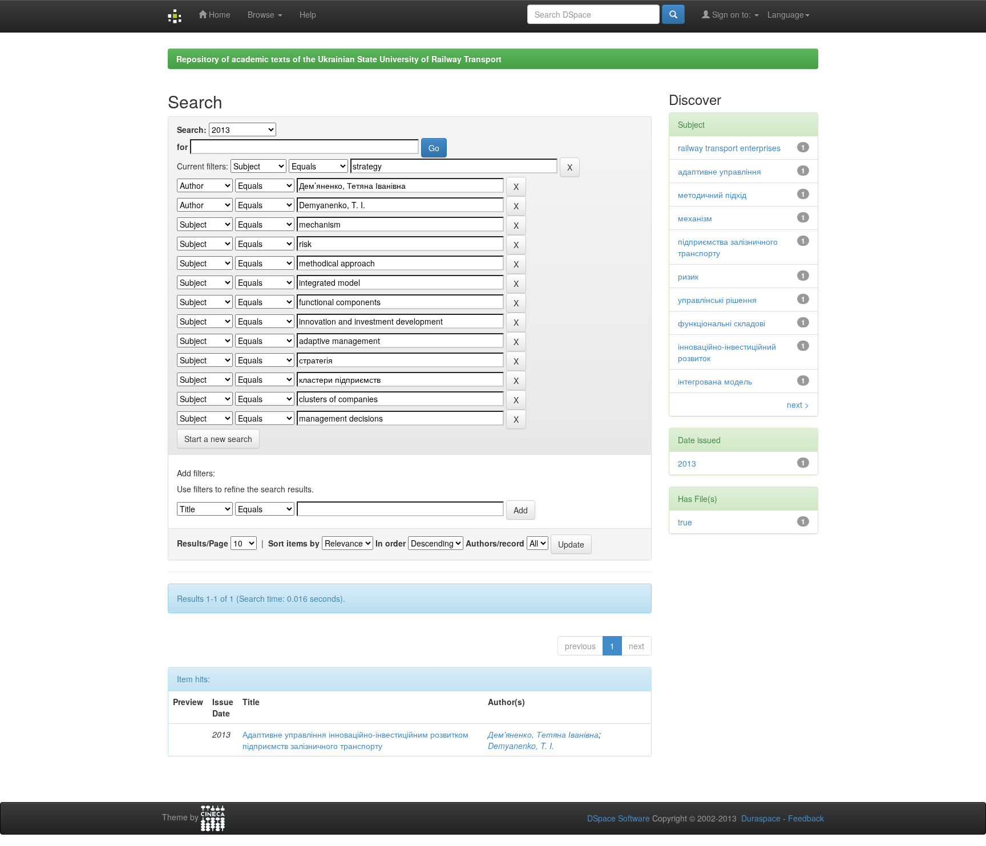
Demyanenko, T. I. (521, 745)
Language (785, 14)
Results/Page (202, 543)
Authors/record (495, 543)
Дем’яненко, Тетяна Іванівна (543, 734)
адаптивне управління (719, 171)
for (182, 146)
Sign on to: (731, 14)
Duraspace (761, 818)
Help (308, 14)
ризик (688, 276)
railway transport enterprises (729, 147)
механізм (695, 218)
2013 (687, 463)
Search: (192, 129)
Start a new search (218, 438)
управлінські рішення (717, 299)
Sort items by (294, 543)
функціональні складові (721, 323)
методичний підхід (712, 194)
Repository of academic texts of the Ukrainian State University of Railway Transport (339, 58)
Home (219, 14)
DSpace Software (618, 818)
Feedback (806, 818)
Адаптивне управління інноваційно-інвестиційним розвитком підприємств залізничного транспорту (355, 739)
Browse (262, 14)
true (685, 522)
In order (390, 543)
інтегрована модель (715, 381)
